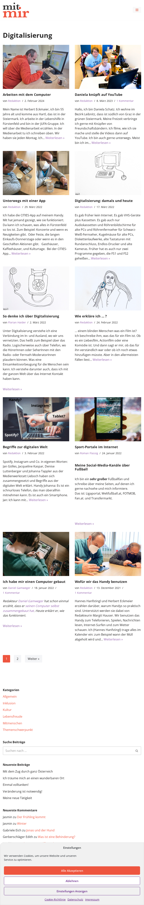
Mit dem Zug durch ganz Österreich (28, 771)
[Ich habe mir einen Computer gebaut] (36, 554)
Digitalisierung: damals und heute (104, 200)
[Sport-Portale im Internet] (108, 419)
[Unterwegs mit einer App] (36, 173)
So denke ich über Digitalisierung (31, 316)
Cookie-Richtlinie (55, 899)
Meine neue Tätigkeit (17, 798)
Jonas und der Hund (40, 830)
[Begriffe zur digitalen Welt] (36, 419)
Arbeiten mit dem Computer (27, 94)
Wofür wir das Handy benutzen (101, 581)
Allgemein (10, 696)
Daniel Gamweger (19, 588)
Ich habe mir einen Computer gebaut (34, 581)
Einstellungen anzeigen (72, 891)
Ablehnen (72, 881)
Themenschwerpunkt (18, 730)
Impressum (92, 899)
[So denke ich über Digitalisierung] (36, 288)
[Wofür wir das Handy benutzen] (108, 554)
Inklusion (9, 703)
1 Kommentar (125, 101)
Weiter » (33, 659)
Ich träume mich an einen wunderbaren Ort (33, 778)
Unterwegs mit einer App (24, 200)
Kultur (7, 710)
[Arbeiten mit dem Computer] (36, 67)
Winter (22, 823)
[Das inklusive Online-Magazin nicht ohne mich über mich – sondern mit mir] (16, 10)
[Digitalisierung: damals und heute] (108, 173)
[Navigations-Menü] (137, 10)
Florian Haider (17, 322)
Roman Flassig (89, 453)
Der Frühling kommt (31, 817)
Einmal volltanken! (15, 785)
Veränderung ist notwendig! (22, 791)
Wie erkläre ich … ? (91, 316)
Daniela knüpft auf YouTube (98, 94)
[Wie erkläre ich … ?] (108, 288)
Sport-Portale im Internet (96, 447)
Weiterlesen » (54, 138)
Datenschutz (75, 899)
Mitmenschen (12, 723)
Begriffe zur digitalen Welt (25, 447)
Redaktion (14, 101)
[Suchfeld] (137, 750)
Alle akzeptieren (72, 870)
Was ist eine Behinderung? (56, 837)
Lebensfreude (12, 716)
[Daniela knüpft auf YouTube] (108, 67)
